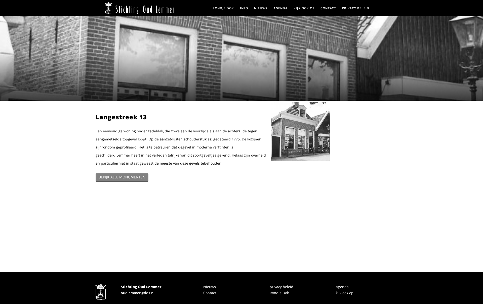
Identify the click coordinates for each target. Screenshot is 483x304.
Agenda (342, 286)
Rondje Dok (279, 292)
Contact (209, 292)
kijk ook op (344, 292)
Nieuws (209, 286)
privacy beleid (281, 286)
